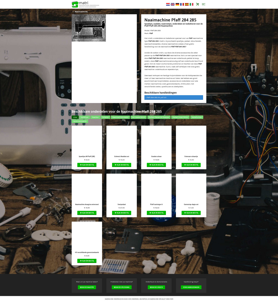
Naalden (95, 117)
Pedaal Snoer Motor (180, 117)
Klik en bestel (88, 165)
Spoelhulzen (197, 117)
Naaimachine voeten (120, 117)
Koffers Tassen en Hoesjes (159, 117)
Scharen (105, 117)
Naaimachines (81, 11)
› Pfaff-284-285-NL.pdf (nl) (156, 97)
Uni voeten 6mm (138, 117)
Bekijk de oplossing (121, 287)
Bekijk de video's (156, 287)
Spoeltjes (84, 117)
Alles (75, 117)
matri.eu (145, 299)
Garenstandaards (80, 121)
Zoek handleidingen (191, 287)
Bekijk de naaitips (87, 287)
